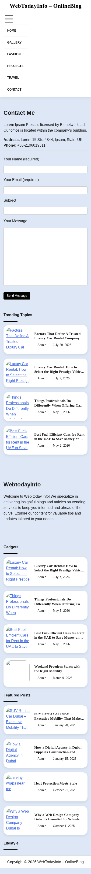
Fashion (14, 54)
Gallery (14, 42)
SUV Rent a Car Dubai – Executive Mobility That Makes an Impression (58, 718)
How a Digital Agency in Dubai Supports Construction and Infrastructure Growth (57, 752)
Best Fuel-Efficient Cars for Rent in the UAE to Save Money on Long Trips (59, 439)
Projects (15, 66)
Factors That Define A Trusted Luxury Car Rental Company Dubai (57, 338)
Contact (14, 89)
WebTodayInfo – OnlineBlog (46, 6)
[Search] (83, 54)
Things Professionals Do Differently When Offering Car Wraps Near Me (58, 405)
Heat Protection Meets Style (55, 783)
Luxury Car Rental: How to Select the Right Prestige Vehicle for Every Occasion (58, 371)
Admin (42, 345)
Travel (13, 77)
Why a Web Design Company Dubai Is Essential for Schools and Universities (57, 819)
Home (11, 30)
